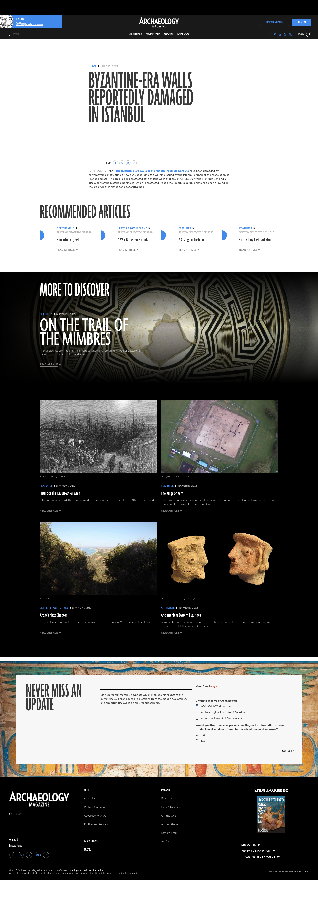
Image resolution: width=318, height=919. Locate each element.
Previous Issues (153, 34)
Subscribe (301, 22)
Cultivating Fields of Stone (256, 240)
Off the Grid (168, 816)
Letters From (169, 833)
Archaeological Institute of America (223, 712)
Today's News (91, 841)
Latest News (183, 34)
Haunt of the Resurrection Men (60, 493)
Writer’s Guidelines (95, 807)
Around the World (172, 824)
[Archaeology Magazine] (39, 807)
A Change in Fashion (191, 240)
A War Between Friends (133, 240)
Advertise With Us (95, 816)
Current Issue (135, 34)
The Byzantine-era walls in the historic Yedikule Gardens (152, 171)
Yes (203, 735)
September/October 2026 (271, 790)
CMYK (305, 871)
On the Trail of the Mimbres (84, 333)
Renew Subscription (274, 22)
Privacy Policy (15, 846)
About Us (90, 798)
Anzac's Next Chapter (53, 615)
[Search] (8, 34)
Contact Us (14, 840)
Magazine (216, 706)
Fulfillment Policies (96, 824)
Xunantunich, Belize (69, 240)
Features (166, 798)
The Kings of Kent (172, 493)
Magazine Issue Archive (258, 856)
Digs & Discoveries (172, 807)
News (92, 66)
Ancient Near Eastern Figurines (181, 615)
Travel (87, 850)
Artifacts (166, 841)
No (203, 741)
